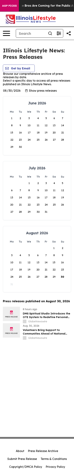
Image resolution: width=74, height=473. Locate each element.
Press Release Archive (43, 451)
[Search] (50, 33)
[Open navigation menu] (6, 33)
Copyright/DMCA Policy (25, 467)
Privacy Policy (55, 467)
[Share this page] (68, 33)
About (20, 451)
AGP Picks (9, 5)
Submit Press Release (22, 459)
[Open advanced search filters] (58, 33)
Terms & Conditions (54, 459)
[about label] (24, 321)
